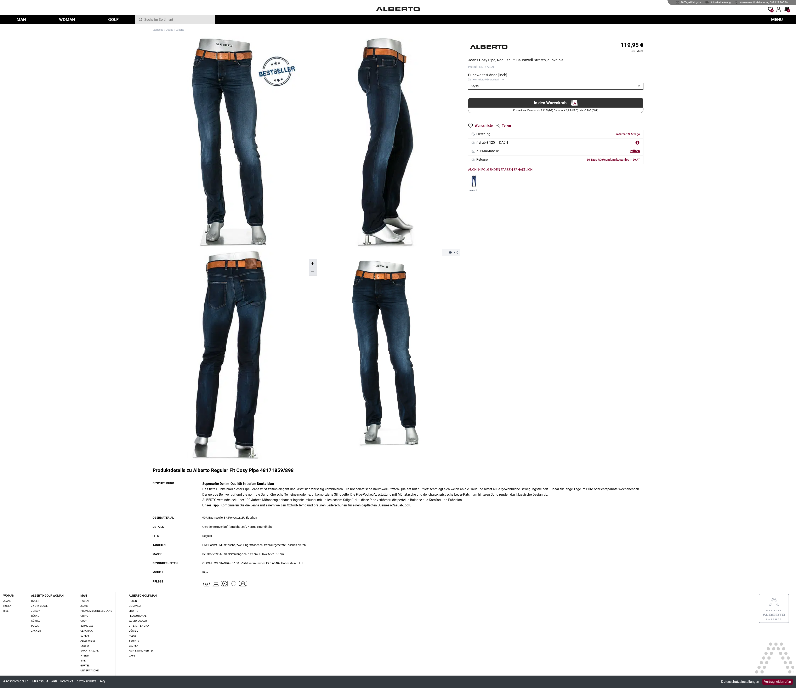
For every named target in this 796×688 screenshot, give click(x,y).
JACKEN (36, 630)
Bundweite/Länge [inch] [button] (487, 75)
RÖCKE (35, 615)
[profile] (778, 9)
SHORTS (133, 610)
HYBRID (84, 655)
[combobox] (177, 19)
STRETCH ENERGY (139, 625)
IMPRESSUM (40, 681)
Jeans (169, 29)
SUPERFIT (86, 635)
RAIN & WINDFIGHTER (141, 650)
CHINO (84, 615)
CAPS (132, 655)
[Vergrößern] (313, 263)
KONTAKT (66, 681)
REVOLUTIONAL (137, 615)
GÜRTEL (35, 620)
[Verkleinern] (313, 271)
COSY (83, 620)
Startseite (158, 29)
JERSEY (35, 610)
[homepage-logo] (397, 9)
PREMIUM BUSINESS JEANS (96, 610)
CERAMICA (86, 630)
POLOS (35, 625)
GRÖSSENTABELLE (15, 681)
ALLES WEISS (87, 640)
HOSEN (7, 605)
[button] (456, 252)
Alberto (180, 29)
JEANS (7, 600)
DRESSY (84, 645)
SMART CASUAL (89, 650)
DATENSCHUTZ (86, 681)
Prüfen (635, 151)
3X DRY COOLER (40, 605)
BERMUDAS (86, 625)
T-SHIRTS (134, 640)
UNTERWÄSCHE (89, 670)
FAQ (102, 681)
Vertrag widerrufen (777, 682)
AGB (54, 681)
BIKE (5, 610)
